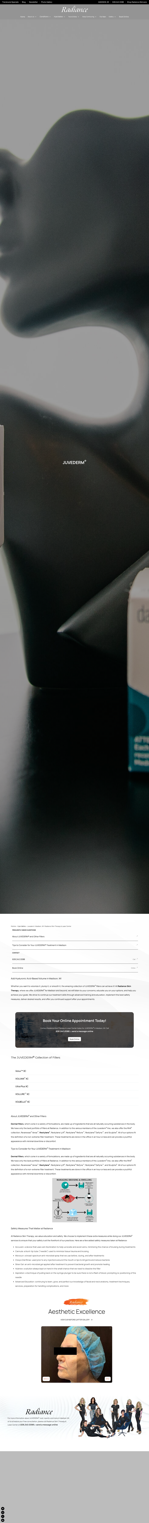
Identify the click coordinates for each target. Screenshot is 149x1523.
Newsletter (33, 2)
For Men (103, 17)
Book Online (124, 17)
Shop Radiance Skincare (137, 2)
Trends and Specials (10, 2)
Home (22, 17)
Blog (24, 2)
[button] (32, 17)
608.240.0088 (118, 2)
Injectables (58, 17)
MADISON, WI (103, 2)
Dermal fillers (17, 1124)
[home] (74, 9)
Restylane (44, 1132)
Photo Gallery (46, 2)
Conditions (44, 17)
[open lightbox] (74, 1200)
